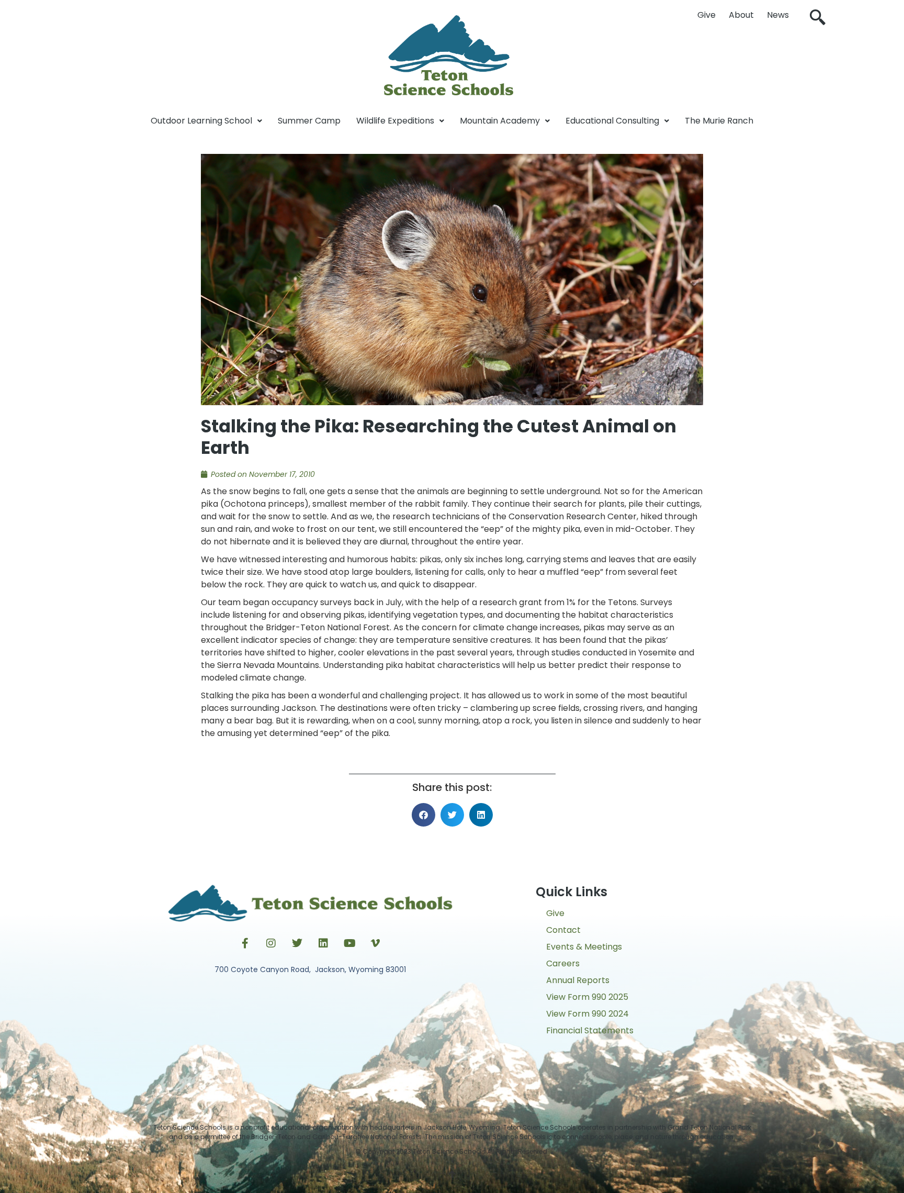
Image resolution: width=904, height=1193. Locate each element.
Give (706, 15)
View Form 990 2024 (587, 1014)
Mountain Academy (500, 121)
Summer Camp (309, 121)
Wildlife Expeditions (395, 121)
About (741, 15)
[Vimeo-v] (375, 943)
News (778, 15)
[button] (818, 18)
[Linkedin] (323, 943)
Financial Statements (590, 1030)
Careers (563, 963)
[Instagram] (271, 943)
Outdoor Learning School (201, 121)
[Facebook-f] (245, 943)
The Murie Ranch (719, 121)
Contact (563, 930)
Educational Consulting (612, 121)
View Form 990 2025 (587, 997)
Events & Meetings (584, 947)
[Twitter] (297, 943)
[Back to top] (452, 1175)
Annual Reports (577, 980)
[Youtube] (349, 943)
